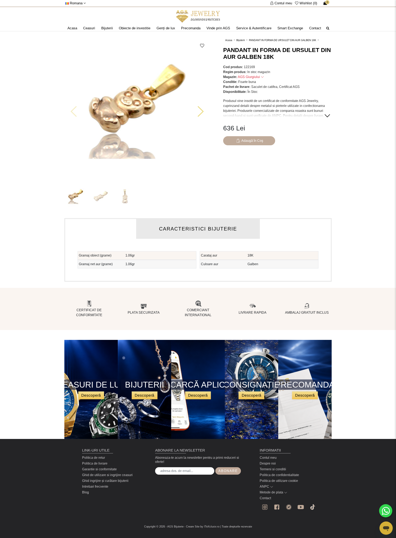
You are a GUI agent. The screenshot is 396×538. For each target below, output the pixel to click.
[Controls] (73, 111)
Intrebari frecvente (95, 486)
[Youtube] (301, 507)
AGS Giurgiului (249, 77)
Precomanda (190, 28)
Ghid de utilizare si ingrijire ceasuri (107, 475)
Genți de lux (166, 28)
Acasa (72, 28)
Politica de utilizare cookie (279, 480)
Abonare (228, 471)
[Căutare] (328, 28)
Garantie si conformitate (99, 469)
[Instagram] (265, 507)
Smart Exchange (290, 28)
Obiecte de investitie (134, 28)
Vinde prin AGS (218, 28)
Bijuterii (107, 28)
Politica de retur (93, 457)
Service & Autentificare (253, 28)
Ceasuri (89, 28)
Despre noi (268, 463)
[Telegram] (289, 507)
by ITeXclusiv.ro (209, 526)
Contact (315, 28)
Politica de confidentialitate (279, 475)
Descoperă (91, 395)
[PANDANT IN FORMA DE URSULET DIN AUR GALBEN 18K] (198, 16)
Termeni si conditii (273, 469)
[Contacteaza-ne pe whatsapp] (385, 510)
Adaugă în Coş (252, 140)
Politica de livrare (94, 463)
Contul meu (268, 457)
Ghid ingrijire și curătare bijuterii (105, 480)
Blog (85, 492)
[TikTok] (313, 507)
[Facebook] (277, 507)
